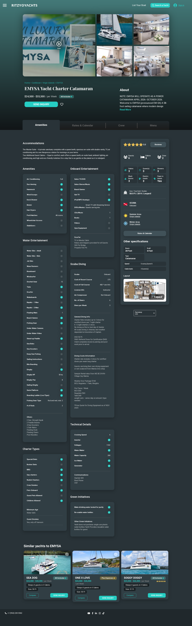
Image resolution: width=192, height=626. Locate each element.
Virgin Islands (49, 83)
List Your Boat (139, 5)
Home (27, 83)
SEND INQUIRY (59, 595)
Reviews (158, 144)
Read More (125, 109)
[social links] (89, 613)
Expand (158, 297)
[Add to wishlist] (61, 104)
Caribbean (36, 83)
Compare (32, 595)
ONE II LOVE (82, 577)
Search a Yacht (162, 5)
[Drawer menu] (5, 5)
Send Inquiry (41, 104)
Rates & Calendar (145, 233)
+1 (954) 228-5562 (15, 613)
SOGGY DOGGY (133, 577)
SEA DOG (31, 577)
